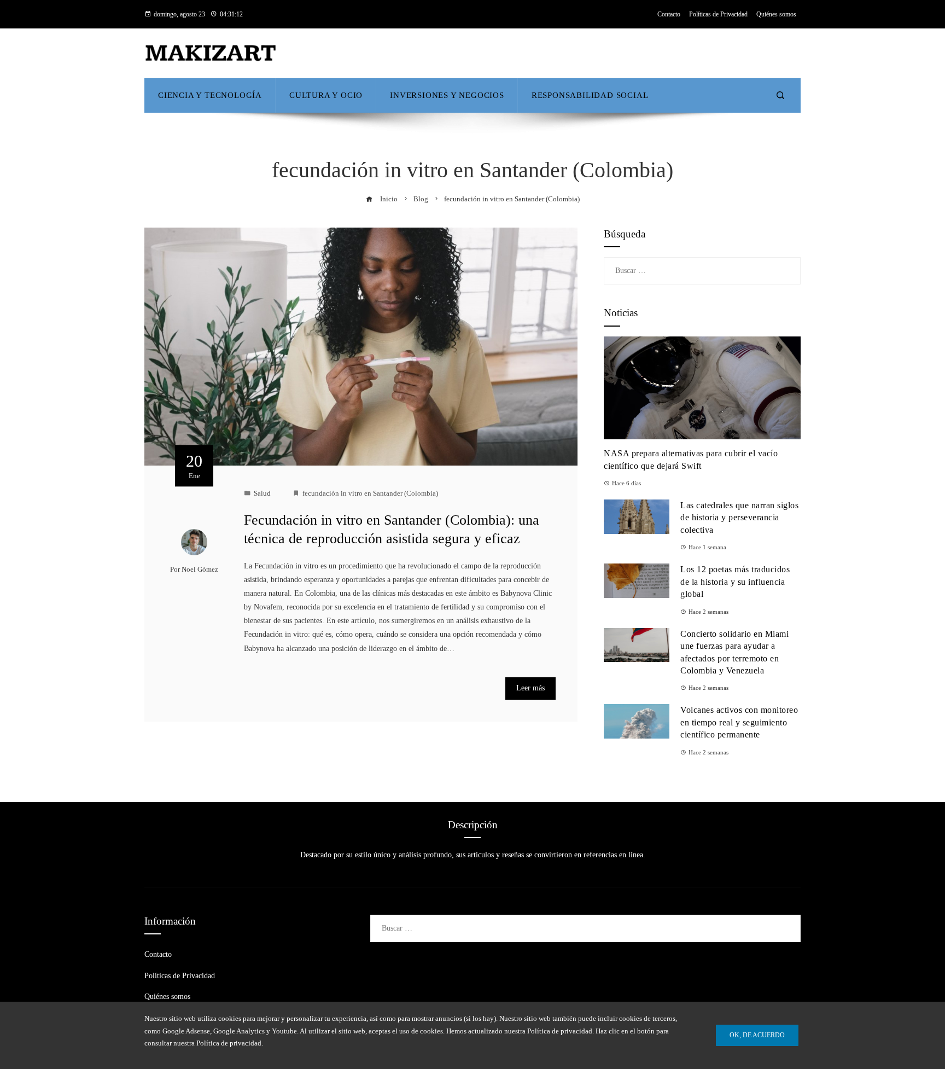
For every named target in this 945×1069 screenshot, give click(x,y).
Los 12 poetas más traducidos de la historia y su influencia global (735, 582)
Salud (262, 493)
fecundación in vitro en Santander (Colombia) (370, 493)
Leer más (530, 688)
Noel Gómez (200, 569)
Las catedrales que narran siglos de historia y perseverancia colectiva (739, 517)
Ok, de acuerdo (757, 1035)
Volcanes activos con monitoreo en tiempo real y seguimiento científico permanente (739, 722)
